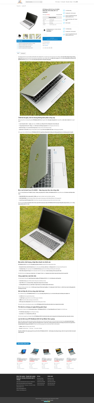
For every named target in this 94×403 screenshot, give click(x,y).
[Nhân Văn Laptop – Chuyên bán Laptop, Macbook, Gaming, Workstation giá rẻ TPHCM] (20, 2)
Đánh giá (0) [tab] (23, 53)
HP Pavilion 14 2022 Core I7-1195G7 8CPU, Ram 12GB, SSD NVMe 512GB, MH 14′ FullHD (72, 359)
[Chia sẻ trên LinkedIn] (51, 48)
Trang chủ (18, 5)
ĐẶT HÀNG (52, 38)
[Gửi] (41, 2)
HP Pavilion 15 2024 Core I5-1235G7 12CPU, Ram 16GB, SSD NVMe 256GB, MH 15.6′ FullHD (47, 359)
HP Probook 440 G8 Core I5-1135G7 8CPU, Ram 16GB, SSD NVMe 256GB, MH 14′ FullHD (59, 359)
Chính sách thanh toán (51, 383)
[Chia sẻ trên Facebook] (43, 48)
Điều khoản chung (51, 378)
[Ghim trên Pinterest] (49, 48)
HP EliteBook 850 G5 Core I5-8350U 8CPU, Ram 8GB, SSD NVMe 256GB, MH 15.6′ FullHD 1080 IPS (34, 359)
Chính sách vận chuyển (51, 381)
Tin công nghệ (62, 1)
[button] (75, 2)
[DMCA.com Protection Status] (47, 401)
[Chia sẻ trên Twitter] (45, 48)
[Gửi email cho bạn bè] (47, 48)
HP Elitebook (46, 45)
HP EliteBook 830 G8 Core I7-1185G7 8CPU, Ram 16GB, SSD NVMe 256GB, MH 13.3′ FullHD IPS (22, 359)
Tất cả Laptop (57, 1)
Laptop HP (24, 5)
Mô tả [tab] (18, 53)
